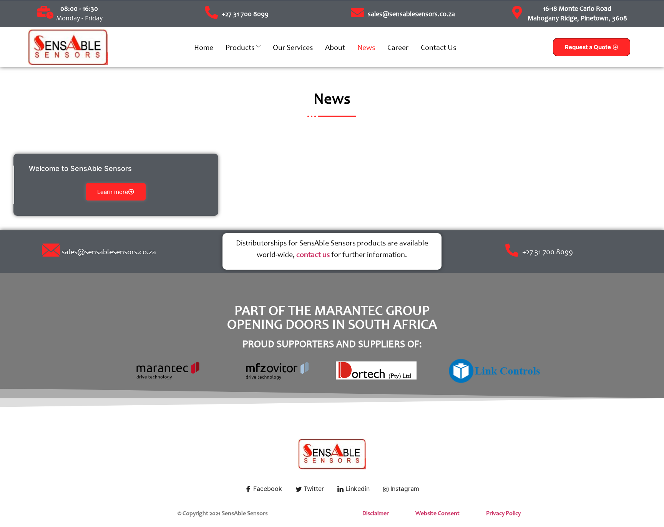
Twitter (313, 488)
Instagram (403, 488)
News (366, 47)
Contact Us (438, 47)
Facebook (266, 488)
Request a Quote (588, 47)
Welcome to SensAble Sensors (80, 168)
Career (397, 47)
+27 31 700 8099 (245, 14)
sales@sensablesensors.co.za (411, 14)
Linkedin (357, 488)
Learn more (112, 192)
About (335, 47)
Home (203, 47)
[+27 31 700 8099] (211, 12)
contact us (313, 254)
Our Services (293, 47)
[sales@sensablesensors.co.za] (357, 12)
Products (240, 47)
